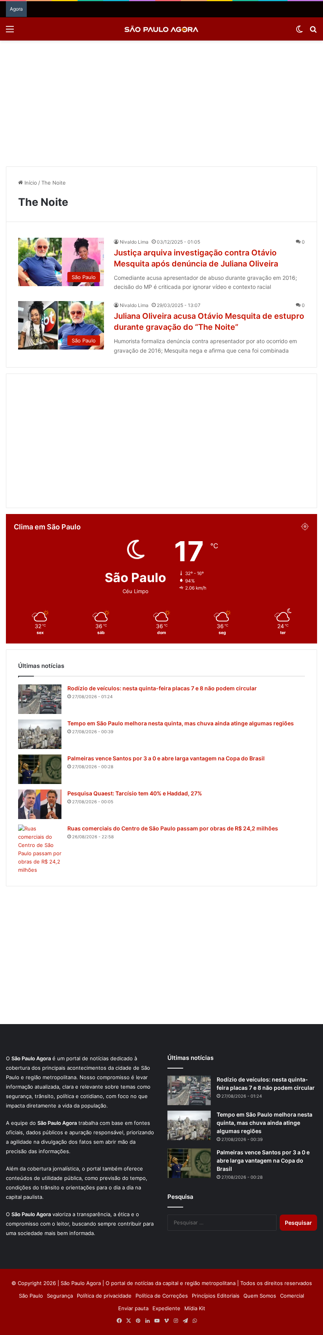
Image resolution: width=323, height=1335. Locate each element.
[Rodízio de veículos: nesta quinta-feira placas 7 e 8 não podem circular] (39, 699)
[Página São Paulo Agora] (204, 1321)
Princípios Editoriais (215, 1295)
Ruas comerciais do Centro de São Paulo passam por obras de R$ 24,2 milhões (172, 828)
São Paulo (31, 1295)
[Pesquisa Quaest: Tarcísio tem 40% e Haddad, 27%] (39, 804)
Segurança (60, 1295)
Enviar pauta (133, 1308)
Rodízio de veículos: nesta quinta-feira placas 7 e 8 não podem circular (162, 688)
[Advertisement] (161, 103)
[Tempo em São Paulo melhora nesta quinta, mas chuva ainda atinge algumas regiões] (39, 734)
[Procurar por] (313, 32)
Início (30, 182)
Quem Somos (259, 1295)
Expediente (166, 1308)
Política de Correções (162, 1295)
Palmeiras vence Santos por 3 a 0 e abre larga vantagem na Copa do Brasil (166, 758)
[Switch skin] (299, 32)
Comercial (292, 1295)
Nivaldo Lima (134, 242)
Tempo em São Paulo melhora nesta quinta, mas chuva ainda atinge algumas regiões (180, 723)
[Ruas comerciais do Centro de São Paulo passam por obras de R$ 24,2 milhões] (39, 849)
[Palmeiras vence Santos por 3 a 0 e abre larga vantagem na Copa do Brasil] (39, 769)
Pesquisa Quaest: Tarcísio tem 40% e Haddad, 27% (134, 793)
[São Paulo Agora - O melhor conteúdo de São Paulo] (161, 29)
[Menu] (10, 32)
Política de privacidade (104, 1295)
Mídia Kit (194, 1308)
